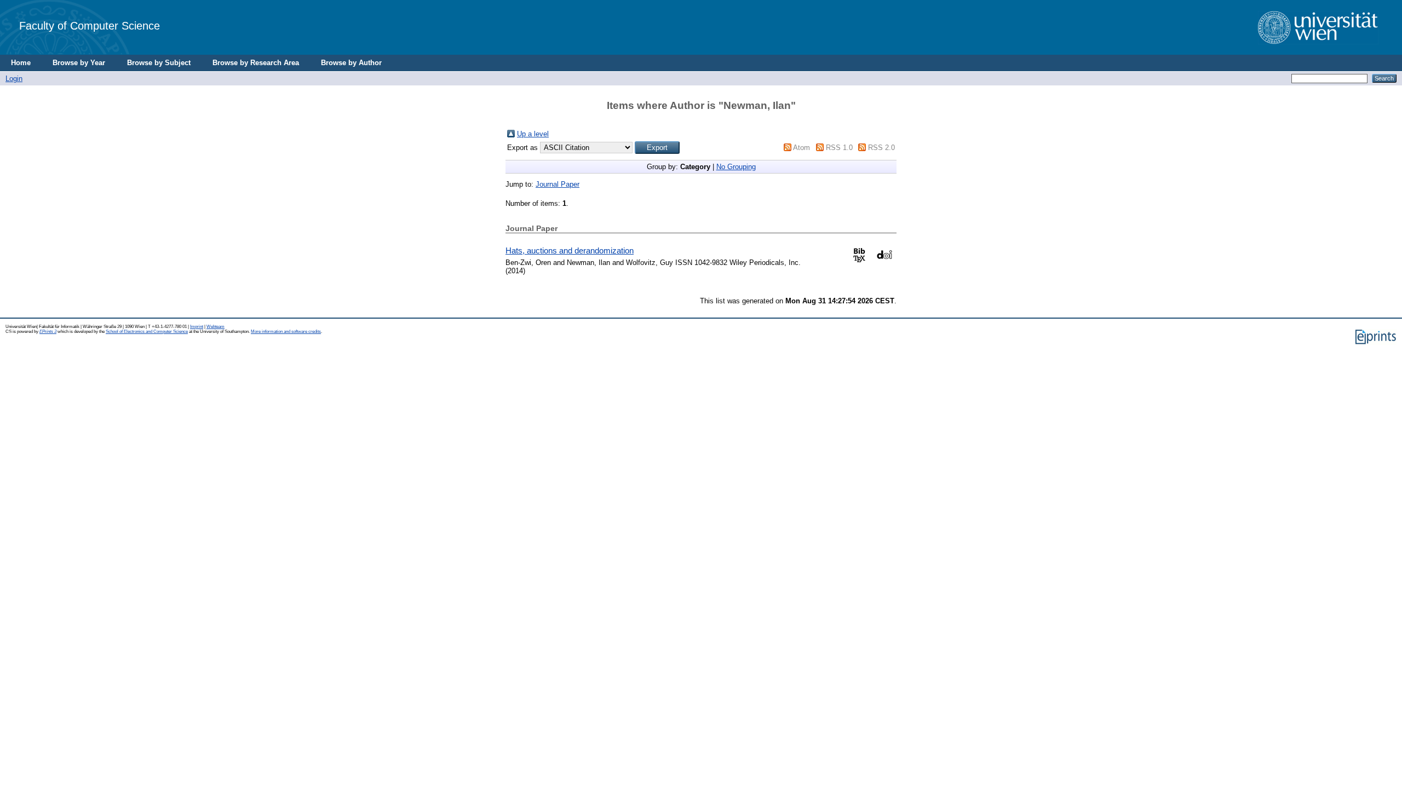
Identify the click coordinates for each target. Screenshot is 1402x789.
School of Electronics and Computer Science (147, 331)
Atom (801, 147)
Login (13, 78)
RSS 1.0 (839, 147)
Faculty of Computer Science (89, 25)
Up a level (533, 134)
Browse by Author (351, 63)
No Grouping (736, 167)
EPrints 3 (47, 331)
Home (21, 63)
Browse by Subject (159, 63)
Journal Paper (557, 184)
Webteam (215, 326)
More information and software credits (286, 331)
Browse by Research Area (255, 63)
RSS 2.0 (881, 147)
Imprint (196, 326)
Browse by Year (79, 63)
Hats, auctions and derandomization (569, 250)
